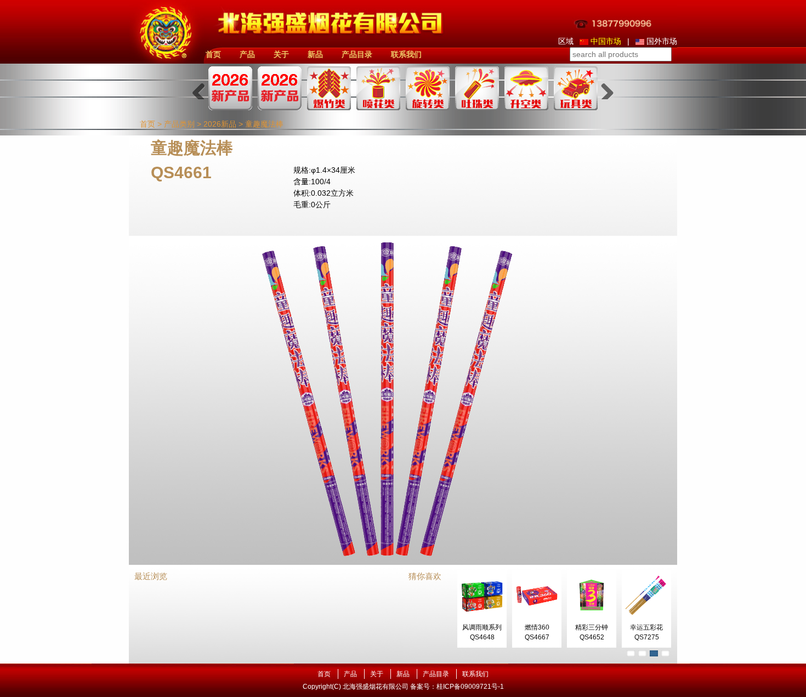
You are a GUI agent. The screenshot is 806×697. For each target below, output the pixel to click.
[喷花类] (378, 88)
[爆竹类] (329, 88)
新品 (315, 54)
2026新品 (219, 124)
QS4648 (482, 637)
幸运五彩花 (646, 627)
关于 (281, 54)
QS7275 (646, 637)
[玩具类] (576, 88)
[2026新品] (230, 88)
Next (603, 88)
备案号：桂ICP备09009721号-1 (457, 686)
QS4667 (537, 637)
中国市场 (606, 41)
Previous (203, 88)
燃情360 (537, 627)
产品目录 (357, 54)
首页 (213, 54)
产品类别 (179, 124)
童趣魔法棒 (264, 124)
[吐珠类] (477, 88)
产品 (247, 54)
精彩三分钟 (591, 627)
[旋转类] (428, 88)
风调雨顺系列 (482, 627)
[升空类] (526, 88)
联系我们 (406, 54)
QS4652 (592, 637)
